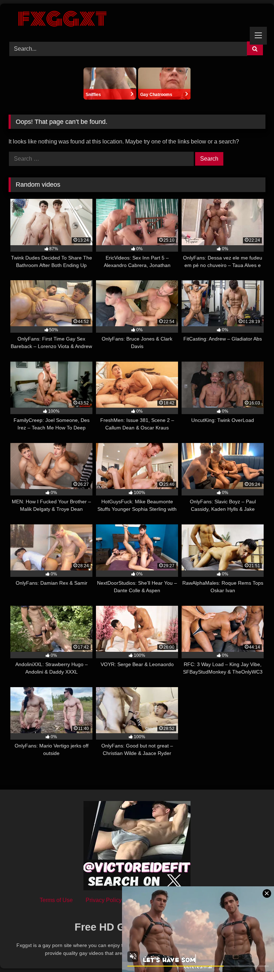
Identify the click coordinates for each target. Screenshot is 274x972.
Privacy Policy (104, 900)
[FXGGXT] (137, 20)
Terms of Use (56, 900)
